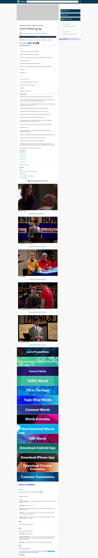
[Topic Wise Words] (38, 404)
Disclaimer (75, 39)
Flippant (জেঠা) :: (22, 542)
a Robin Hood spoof (26, 505)
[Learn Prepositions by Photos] (38, 356)
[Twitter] (32, 43)
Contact (79, 39)
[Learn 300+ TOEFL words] (38, 385)
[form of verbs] (38, 375)
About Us (67, 39)
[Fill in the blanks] (38, 394)
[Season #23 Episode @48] (53, 551)
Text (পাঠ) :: (21, 508)
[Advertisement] (37, 12)
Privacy (70, 39)
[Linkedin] (34, 43)
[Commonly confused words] (38, 366)
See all (20, 521)
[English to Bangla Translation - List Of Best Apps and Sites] (41, 492)
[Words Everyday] (38, 423)
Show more (38, 36)
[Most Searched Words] (38, 433)
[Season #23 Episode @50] (50, 551)
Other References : (23, 39)
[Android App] (38, 452)
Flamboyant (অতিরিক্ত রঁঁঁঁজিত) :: (25, 536)
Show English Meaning (38, 45)
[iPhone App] (38, 462)
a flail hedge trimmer (26, 533)
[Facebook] (29, 43)
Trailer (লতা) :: (22, 512)
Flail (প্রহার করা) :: (22, 533)
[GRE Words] (38, 442)
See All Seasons (21, 554)
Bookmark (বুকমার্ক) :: (23, 516)
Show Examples (38, 94)
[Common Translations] (38, 481)
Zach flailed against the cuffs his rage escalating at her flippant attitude (35, 542)
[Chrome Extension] (38, 471)
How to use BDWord (27, 485)
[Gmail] (36, 43)
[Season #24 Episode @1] (48, 551)
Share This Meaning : (23, 43)
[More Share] (38, 43)
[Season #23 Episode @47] (54, 551)
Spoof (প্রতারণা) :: (22, 505)
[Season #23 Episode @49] (51, 551)
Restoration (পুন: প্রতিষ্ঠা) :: (24, 501)
